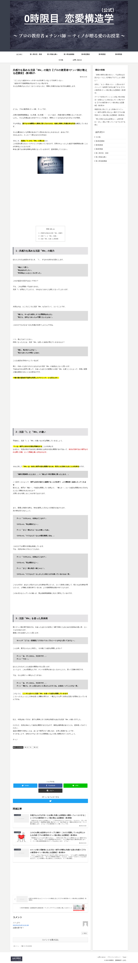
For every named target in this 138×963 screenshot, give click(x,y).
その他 (98, 137)
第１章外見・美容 (102, 153)
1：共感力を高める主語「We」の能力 (50, 233)
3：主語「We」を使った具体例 (48, 239)
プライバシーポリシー (114, 957)
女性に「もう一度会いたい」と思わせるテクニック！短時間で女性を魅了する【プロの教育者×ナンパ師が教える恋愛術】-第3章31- (110, 89)
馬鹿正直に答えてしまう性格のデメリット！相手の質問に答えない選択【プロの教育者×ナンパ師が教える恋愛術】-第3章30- (110, 112)
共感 (36, 747)
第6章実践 (99, 149)
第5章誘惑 (99, 145)
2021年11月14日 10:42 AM (21, 925)
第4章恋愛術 (100, 141)
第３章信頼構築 (19, 747)
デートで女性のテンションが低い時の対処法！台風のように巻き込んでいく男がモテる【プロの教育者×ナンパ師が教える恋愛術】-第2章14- (110, 101)
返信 (85, 933)
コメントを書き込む (50, 940)
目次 (47, 229)
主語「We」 (29, 747)
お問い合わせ (102, 957)
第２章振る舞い (101, 157)
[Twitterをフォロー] (50, 801)
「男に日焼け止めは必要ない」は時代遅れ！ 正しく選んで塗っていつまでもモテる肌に (110, 122)
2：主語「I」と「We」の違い (47, 236)
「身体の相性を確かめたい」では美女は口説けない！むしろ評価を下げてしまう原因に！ (110, 77)
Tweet (124, 957)
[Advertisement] (50, 210)
